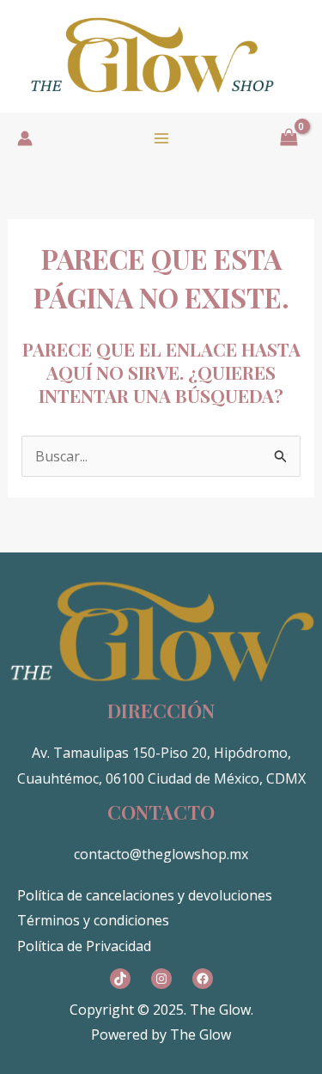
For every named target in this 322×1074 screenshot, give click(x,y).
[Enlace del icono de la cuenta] (25, 138)
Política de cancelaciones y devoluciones (144, 895)
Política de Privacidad (84, 946)
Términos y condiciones (93, 920)
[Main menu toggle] (161, 138)
